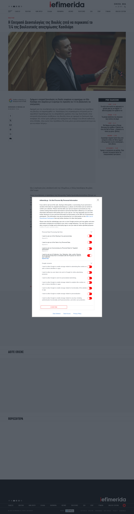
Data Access (67, 313)
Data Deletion (57, 313)
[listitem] (67, 232)
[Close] (98, 200)
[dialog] (67, 257)
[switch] (89, 236)
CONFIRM (54, 307)
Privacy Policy (77, 313)
